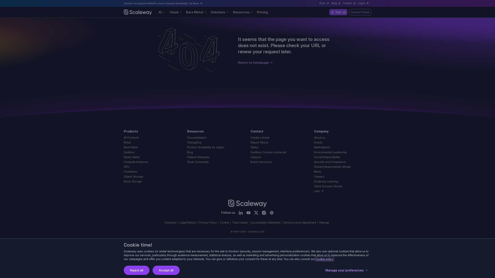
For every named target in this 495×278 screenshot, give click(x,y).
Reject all (136, 270)
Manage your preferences (344, 270)
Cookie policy (324, 259)
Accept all (166, 270)
